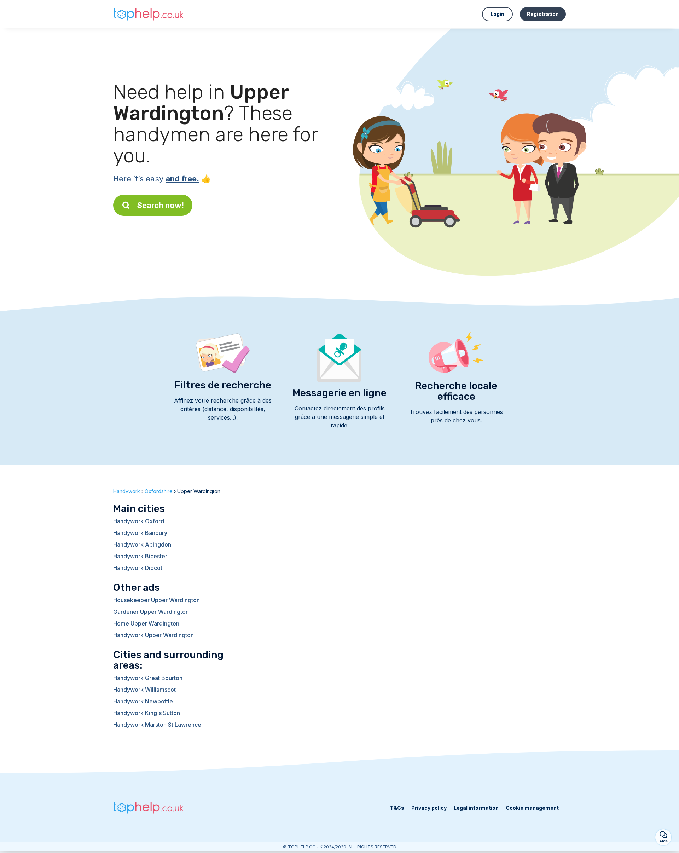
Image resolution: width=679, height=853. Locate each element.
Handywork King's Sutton (146, 712)
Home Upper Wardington (146, 623)
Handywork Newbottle (143, 701)
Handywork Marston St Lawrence (157, 724)
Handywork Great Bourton (147, 677)
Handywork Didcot (137, 567)
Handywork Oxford (138, 521)
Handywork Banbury (140, 532)
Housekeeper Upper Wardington (156, 600)
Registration (543, 14)
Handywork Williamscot (144, 689)
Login (497, 14)
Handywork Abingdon (142, 544)
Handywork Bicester (140, 556)
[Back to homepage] (148, 14)
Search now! (160, 205)
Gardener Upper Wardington (151, 611)
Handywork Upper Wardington (153, 635)
